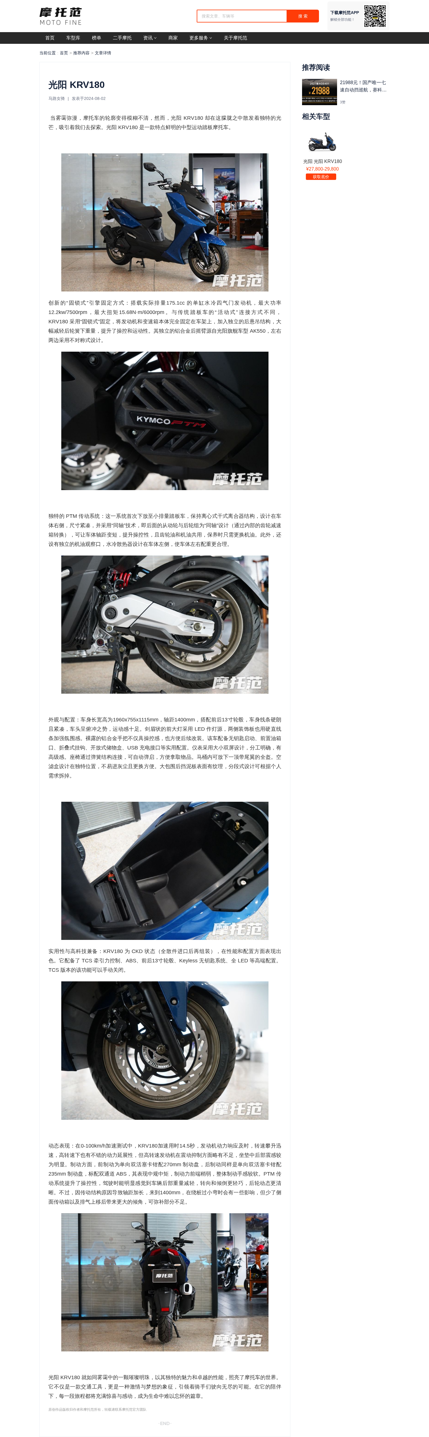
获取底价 (321, 176)
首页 (64, 53)
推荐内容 (81, 53)
